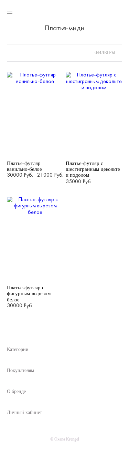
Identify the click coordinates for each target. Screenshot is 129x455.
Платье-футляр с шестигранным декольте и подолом (93, 169)
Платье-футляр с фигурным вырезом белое (29, 293)
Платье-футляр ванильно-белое (24, 166)
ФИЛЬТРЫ (104, 52)
